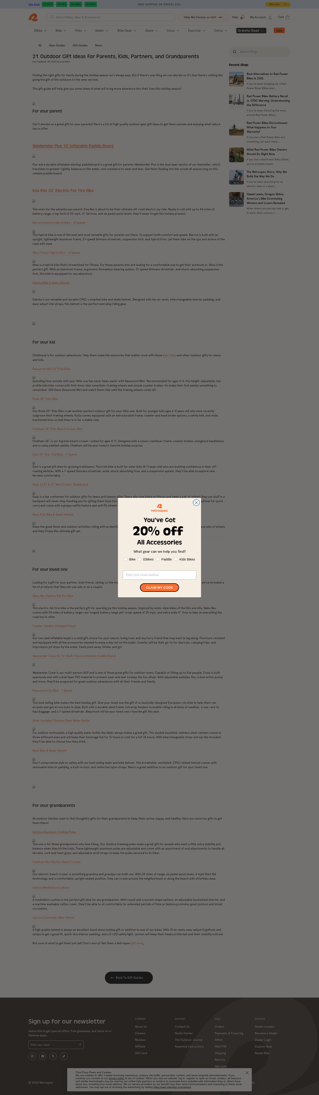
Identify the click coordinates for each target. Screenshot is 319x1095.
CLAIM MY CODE (159, 587)
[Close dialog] (196, 502)
